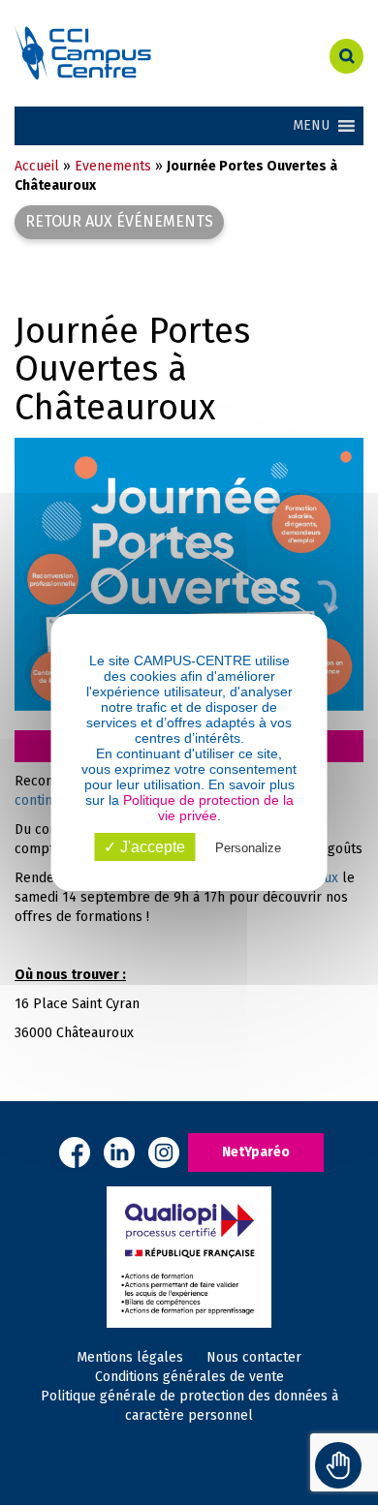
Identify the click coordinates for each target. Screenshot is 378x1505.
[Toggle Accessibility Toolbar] (338, 1465)
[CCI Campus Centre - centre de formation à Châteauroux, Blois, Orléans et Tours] (126, 53)
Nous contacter (253, 1357)
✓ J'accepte (144, 847)
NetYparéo (256, 1152)
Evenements (113, 166)
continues (45, 800)
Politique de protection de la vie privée (208, 807)
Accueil (37, 166)
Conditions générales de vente (189, 1376)
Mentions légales (130, 1357)
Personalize (248, 848)
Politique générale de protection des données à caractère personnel (189, 1406)
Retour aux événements (119, 221)
